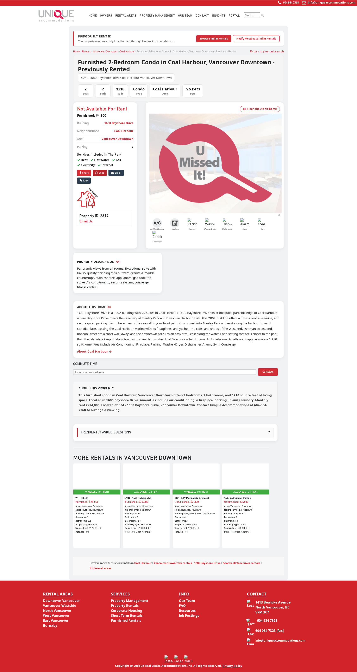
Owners (106, 15)
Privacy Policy (232, 666)
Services (120, 594)
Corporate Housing (126, 610)
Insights (218, 15)
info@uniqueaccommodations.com (331, 2)
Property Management (157, 15)
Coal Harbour (127, 51)
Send (101, 173)
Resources (187, 610)
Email (118, 173)
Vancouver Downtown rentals (173, 563)
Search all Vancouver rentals (241, 563)
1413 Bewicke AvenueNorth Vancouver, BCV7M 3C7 (272, 607)
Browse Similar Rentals (214, 38)
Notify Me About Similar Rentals (256, 38)
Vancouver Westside (59, 605)
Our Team (185, 15)
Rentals (86, 51)
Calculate (268, 372)
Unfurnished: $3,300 (187, 502)
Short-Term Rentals (127, 615)
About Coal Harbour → (94, 351)
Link (85, 180)
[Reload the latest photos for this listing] (279, 215)
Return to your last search (266, 51)
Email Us (86, 221)
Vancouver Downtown (105, 51)
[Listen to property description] (117, 261)
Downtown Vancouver (61, 600)
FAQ (182, 605)
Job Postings (189, 615)
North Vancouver (57, 610)
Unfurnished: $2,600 (236, 502)
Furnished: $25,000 (87, 502)
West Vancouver (56, 615)
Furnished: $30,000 (136, 502)
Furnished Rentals (126, 620)
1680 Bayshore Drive (118, 123)
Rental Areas (125, 15)
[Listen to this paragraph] (109, 307)
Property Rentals (125, 605)
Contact (202, 15)
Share (85, 173)
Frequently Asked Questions (175, 432)
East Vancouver (55, 620)
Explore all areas (100, 568)
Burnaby (50, 625)
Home (93, 15)
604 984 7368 (290, 2)
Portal (234, 15)
